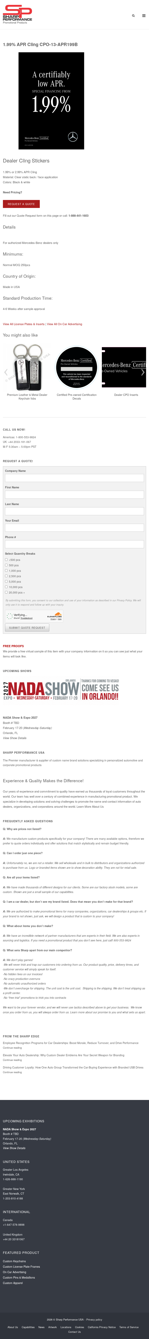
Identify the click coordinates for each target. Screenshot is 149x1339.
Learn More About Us (90, 806)
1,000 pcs (15, 571)
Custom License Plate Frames (21, 1266)
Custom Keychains (14, 1261)
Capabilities (28, 1327)
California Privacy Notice (102, 1327)
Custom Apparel (13, 1283)
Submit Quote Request (27, 627)
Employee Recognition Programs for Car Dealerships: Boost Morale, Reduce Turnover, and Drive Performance (71, 1043)
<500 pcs (14, 560)
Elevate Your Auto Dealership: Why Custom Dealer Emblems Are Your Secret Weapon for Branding (63, 1055)
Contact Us (74, 1332)
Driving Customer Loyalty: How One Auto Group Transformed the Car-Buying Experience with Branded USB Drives (73, 1067)
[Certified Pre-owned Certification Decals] (76, 367)
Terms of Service (129, 1327)
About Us (13, 1327)
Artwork (52, 1327)
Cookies (79, 1327)
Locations (66, 1327)
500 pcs (14, 565)
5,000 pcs (15, 581)
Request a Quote (21, 204)
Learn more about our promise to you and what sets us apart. (108, 1012)
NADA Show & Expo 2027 (20, 717)
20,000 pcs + (17, 592)
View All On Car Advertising (64, 324)
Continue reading (12, 1047)
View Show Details (15, 738)
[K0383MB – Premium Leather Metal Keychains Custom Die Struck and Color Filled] (27, 367)
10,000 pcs (16, 587)
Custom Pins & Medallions (19, 1277)
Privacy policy (94, 1319)
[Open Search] (133, 16)
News (41, 1327)
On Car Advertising (14, 1272)
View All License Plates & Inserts (24, 324)
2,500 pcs (15, 576)
